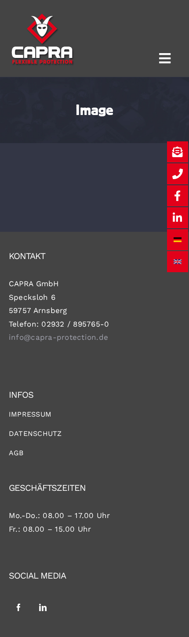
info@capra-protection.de (58, 337)
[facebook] (19, 607)
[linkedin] (43, 607)
